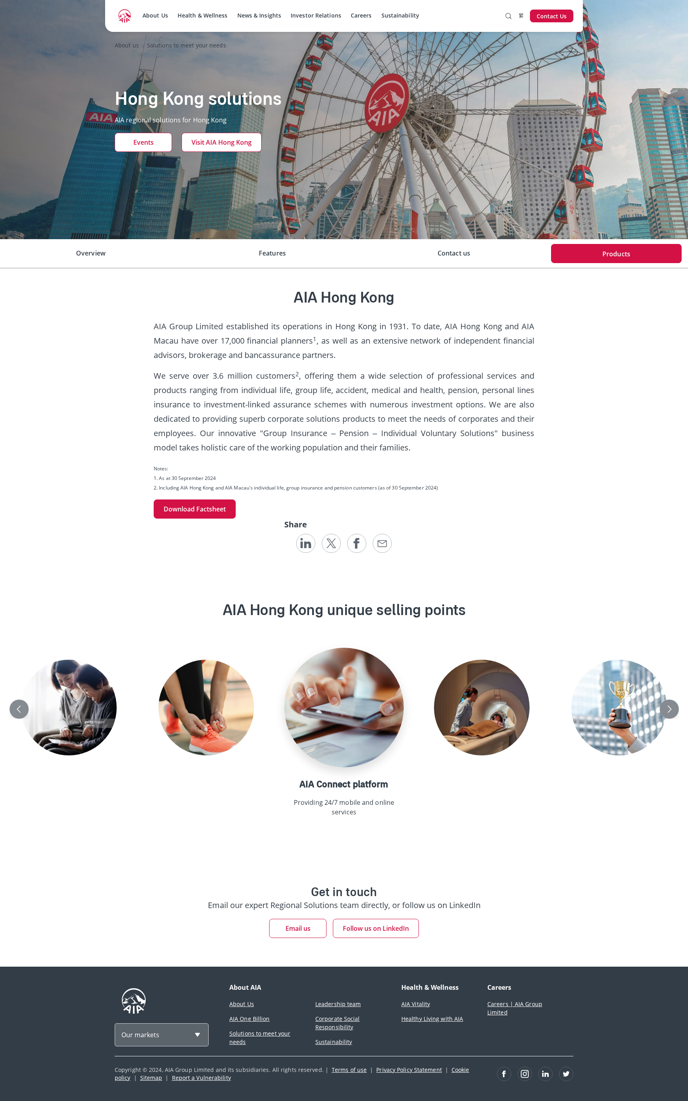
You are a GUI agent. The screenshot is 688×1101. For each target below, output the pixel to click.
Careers (361, 15)
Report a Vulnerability (201, 1077)
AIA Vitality (415, 1004)
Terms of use (349, 1069)
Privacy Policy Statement (409, 1069)
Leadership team (338, 1004)
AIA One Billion (249, 1018)
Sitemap (151, 1077)
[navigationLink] (125, 16)
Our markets (140, 1034)
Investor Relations (316, 15)
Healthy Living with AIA (432, 1018)
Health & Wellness (203, 15)
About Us (155, 15)
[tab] (91, 253)
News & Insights (259, 15)
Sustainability (400, 15)
